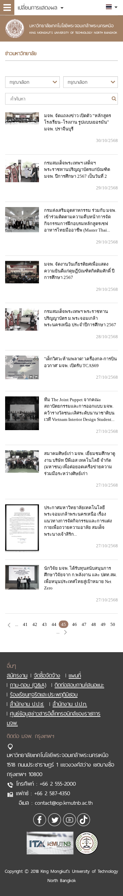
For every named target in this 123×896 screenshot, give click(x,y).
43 (44, 624)
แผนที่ (75, 675)
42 (34, 624)
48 (93, 624)
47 (84, 624)
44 (54, 624)
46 (74, 624)
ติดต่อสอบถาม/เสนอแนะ (79, 685)
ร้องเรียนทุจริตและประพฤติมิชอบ (44, 694)
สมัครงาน (17, 675)
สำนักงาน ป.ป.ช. (27, 704)
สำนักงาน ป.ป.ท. (70, 704)
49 (103, 624)
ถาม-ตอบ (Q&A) (28, 685)
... (16, 624)
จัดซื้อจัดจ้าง (47, 675)
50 (112, 624)
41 (25, 624)
